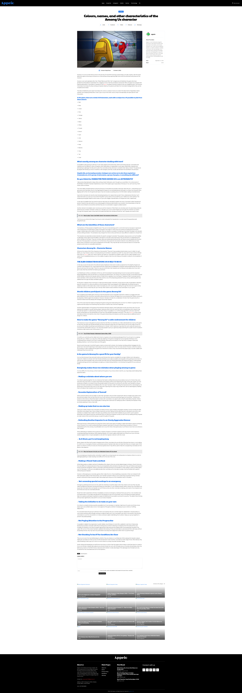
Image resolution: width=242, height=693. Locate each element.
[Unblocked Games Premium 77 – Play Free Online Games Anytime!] (121, 607)
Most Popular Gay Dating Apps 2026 (128, 679)
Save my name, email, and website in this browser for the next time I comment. (116, 570)
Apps (118, 677)
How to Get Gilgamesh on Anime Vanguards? (89, 594)
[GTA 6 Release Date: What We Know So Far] (91, 635)
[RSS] (154, 669)
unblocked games (84, 553)
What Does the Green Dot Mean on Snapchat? (127, 668)
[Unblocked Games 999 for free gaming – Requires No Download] (121, 635)
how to (86, 254)
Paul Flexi (109, 596)
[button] (139, 3)
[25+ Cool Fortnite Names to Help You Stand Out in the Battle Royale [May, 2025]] (150, 607)
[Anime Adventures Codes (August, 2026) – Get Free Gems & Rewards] (91, 607)
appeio (109, 610)
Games (121, 11)
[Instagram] (147, 669)
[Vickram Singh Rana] (99, 70)
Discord (131, 312)
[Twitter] (157, 669)
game (105, 84)
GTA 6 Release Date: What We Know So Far (88, 637)
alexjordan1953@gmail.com (89, 679)
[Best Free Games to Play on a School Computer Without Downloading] (91, 621)
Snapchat (119, 670)
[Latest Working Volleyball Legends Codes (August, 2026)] (150, 593)
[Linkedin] (150, 669)
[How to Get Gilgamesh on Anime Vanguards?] (91, 593)
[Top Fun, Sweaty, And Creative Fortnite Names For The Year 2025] (150, 620)
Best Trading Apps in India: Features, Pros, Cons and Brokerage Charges (128, 674)
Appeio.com (131, 691)
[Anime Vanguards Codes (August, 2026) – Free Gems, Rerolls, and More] (121, 593)
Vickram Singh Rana (106, 70)
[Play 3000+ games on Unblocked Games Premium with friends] (121, 621)
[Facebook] (143, 669)
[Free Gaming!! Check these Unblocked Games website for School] (150, 635)
